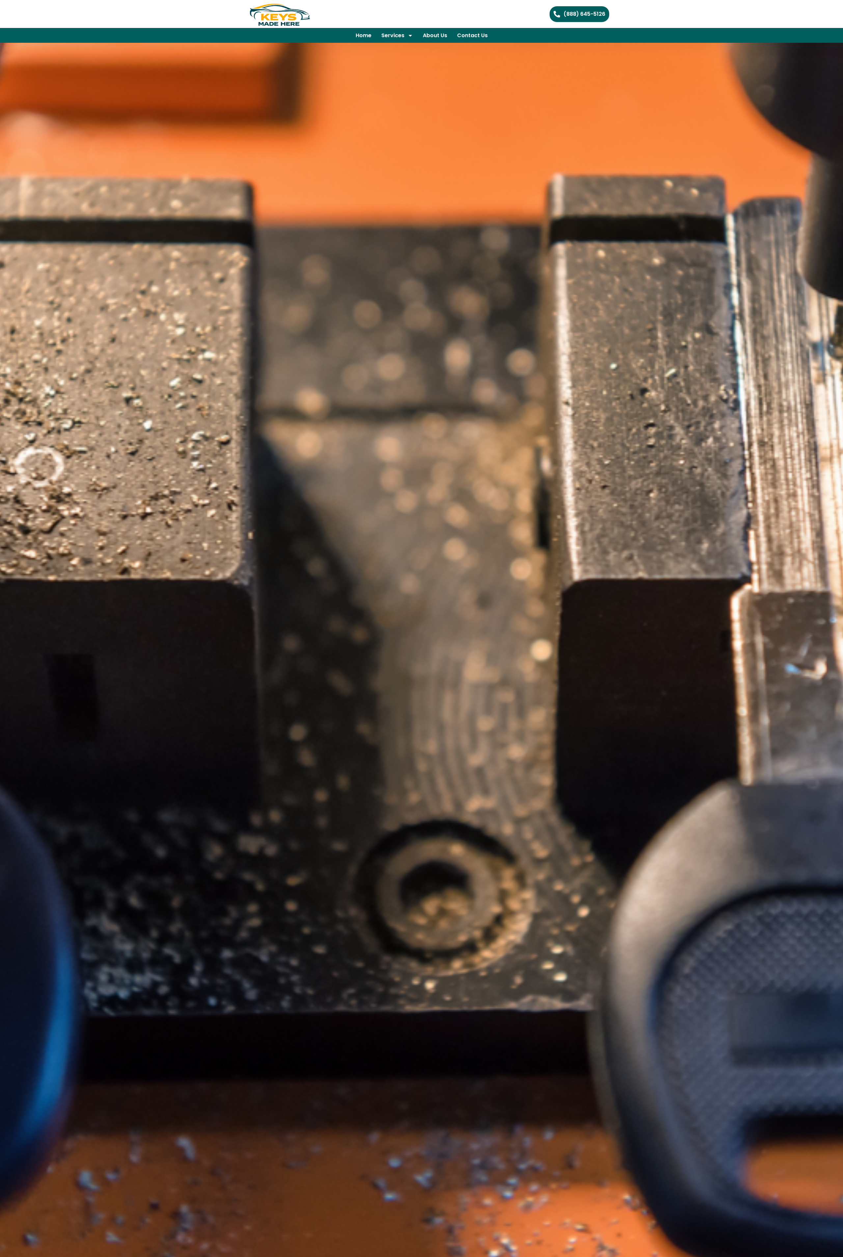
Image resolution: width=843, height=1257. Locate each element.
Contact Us (472, 35)
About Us (435, 35)
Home (363, 35)
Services (392, 35)
